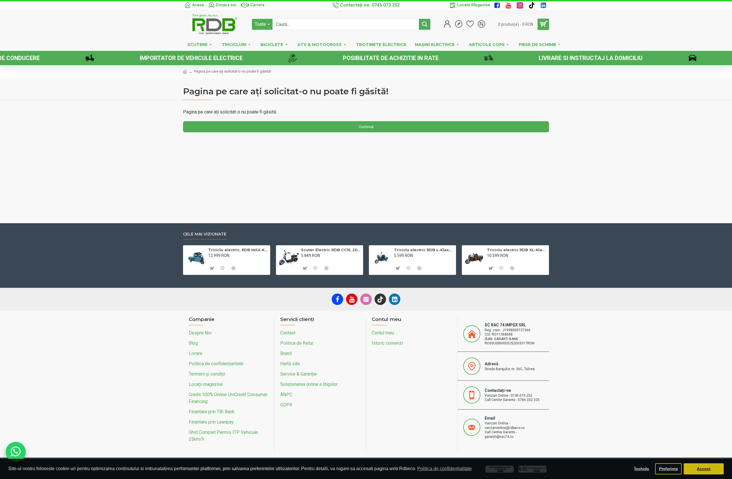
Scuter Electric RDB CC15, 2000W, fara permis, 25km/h (331, 250)
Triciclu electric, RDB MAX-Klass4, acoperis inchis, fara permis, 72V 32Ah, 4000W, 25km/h (238, 250)
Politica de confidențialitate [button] (444, 468)
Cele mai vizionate (204, 234)
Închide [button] (641, 468)
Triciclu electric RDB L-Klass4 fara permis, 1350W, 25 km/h (424, 250)
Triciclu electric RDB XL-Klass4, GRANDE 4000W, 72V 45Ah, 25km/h (517, 250)
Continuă (366, 127)
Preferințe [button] (668, 468)
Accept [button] (704, 468)
